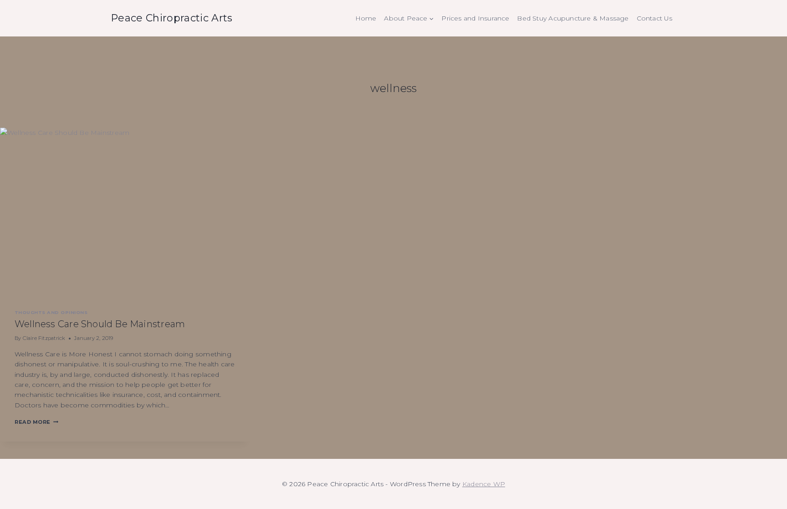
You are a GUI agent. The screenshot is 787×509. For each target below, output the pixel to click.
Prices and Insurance (475, 18)
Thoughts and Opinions (51, 312)
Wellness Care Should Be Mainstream (100, 324)
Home (366, 18)
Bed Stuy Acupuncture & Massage (573, 18)
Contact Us (655, 18)
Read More (36, 422)
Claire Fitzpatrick (44, 338)
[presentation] (125, 211)
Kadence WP (483, 484)
